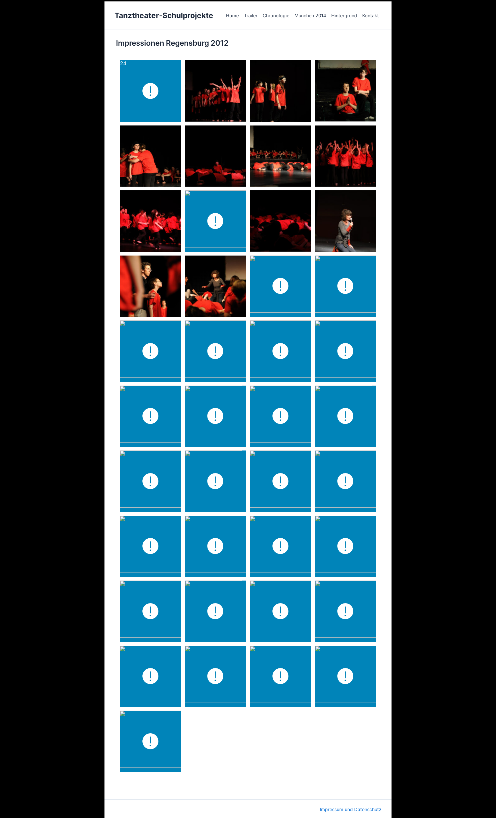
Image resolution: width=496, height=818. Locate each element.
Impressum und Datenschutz (350, 809)
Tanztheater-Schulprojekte (164, 15)
